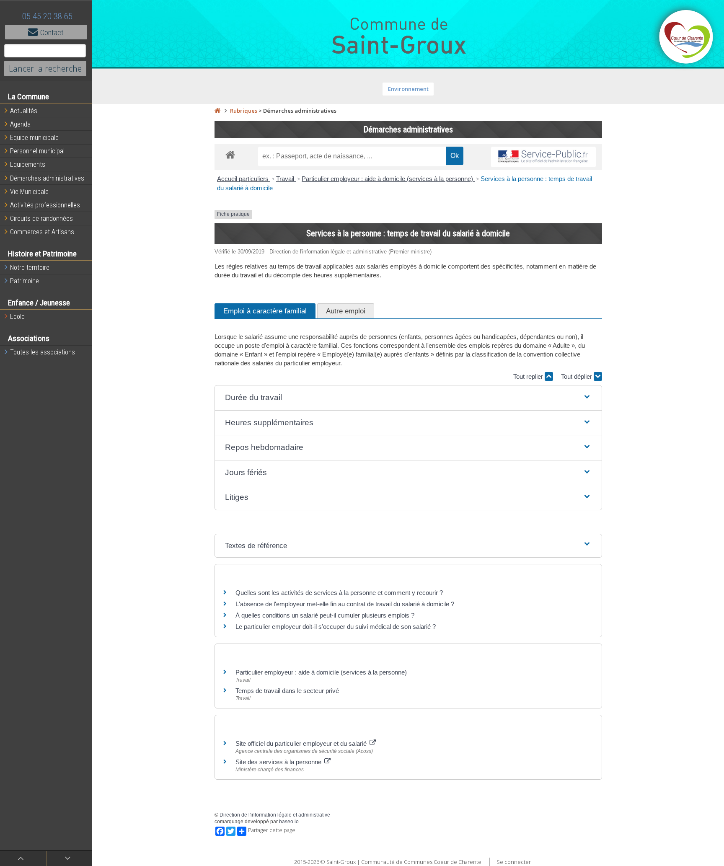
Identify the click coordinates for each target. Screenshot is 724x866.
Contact (52, 32)
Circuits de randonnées (41, 218)
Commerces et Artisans (42, 232)
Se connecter (513, 862)
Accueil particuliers (243, 178)
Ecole (17, 317)
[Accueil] (217, 110)
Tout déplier (577, 376)
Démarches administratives (47, 178)
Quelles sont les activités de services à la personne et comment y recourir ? (339, 592)
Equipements (27, 164)
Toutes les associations (42, 352)
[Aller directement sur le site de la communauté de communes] (686, 37)
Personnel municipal (37, 151)
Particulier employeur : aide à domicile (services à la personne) (388, 178)
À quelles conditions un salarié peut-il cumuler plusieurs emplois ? (324, 615)
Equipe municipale (34, 138)
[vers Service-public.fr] (543, 157)
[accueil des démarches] (230, 154)
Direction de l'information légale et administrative (275, 815)
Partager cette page (271, 830)
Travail (286, 178)
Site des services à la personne (279, 761)
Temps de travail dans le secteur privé (287, 690)
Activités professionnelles (45, 205)
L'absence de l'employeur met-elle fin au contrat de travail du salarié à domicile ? (344, 603)
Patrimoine (24, 281)
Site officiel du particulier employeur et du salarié (301, 743)
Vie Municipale (29, 192)
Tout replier (529, 376)
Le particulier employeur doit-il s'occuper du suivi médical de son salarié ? (335, 626)
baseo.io (289, 822)
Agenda (20, 124)
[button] (408, 397)
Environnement (408, 89)
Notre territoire (29, 267)
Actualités (23, 111)
